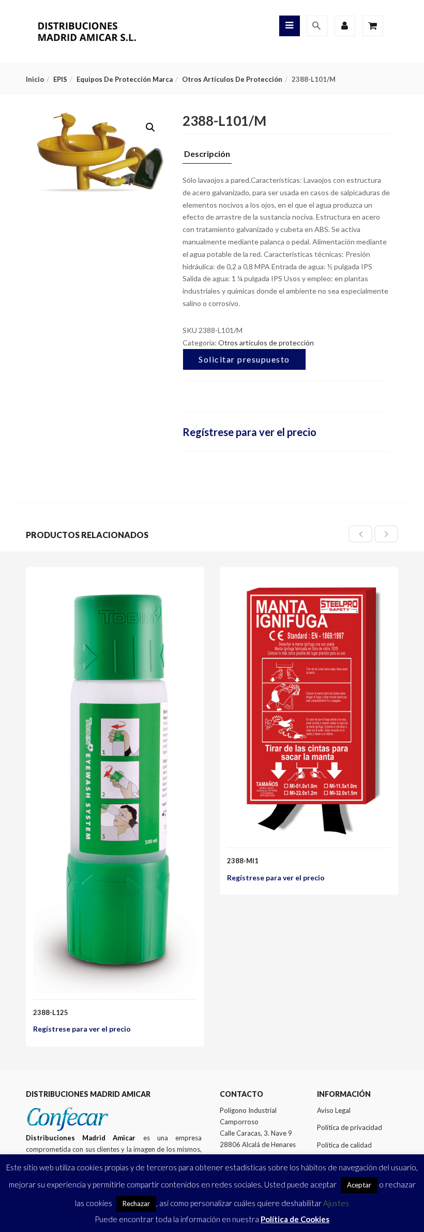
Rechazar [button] (136, 1203)
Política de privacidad (349, 1127)
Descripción (207, 154)
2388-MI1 (243, 861)
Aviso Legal (334, 1110)
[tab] (207, 157)
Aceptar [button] (359, 1185)
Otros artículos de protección (232, 79)
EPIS (60, 79)
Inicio (35, 79)
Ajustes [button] (336, 1203)
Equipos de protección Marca (125, 79)
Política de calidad (344, 1145)
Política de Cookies (295, 1219)
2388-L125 (50, 1012)
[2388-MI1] (309, 584)
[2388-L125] (115, 584)
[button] (150, 127)
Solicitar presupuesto (244, 359)
